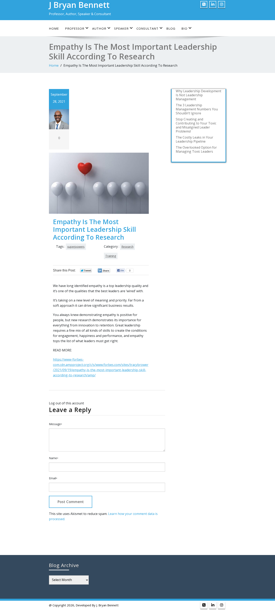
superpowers (76, 247)
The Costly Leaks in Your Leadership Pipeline (194, 139)
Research (127, 247)
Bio (184, 28)
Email (53, 478)
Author (99, 28)
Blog (170, 28)
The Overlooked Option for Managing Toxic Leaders (196, 149)
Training (110, 256)
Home (54, 28)
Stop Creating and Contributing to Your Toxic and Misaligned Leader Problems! (196, 125)
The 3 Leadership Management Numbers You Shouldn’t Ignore (197, 109)
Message (55, 424)
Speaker (121, 28)
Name (53, 458)
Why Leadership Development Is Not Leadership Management (198, 95)
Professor (74, 28)
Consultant (147, 28)
